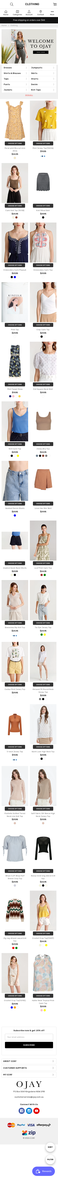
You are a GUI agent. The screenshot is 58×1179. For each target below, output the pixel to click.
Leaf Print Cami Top (43, 568)
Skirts (34, 73)
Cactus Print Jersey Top (15, 689)
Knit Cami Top (15, 449)
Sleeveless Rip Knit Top (15, 628)
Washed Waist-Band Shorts (14, 568)
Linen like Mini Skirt (43, 508)
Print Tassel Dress (15, 389)
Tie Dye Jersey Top (43, 628)
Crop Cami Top (43, 330)
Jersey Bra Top (43, 449)
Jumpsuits (36, 67)
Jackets (8, 90)
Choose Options (15, 143)
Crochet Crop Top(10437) (43, 938)
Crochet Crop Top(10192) (15, 1001)
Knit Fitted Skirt (43, 211)
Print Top (15, 330)
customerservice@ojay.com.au (29, 1097)
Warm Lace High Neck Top (43, 752)
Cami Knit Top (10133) (14, 211)
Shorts (34, 79)
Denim (34, 84)
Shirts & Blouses (12, 73)
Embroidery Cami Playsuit (15, 270)
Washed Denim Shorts (14, 508)
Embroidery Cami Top (43, 270)
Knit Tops (36, 90)
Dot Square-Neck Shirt (43, 389)
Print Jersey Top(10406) (43, 148)
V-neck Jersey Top (15, 752)
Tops (6, 79)
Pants (7, 84)
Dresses (8, 67)
